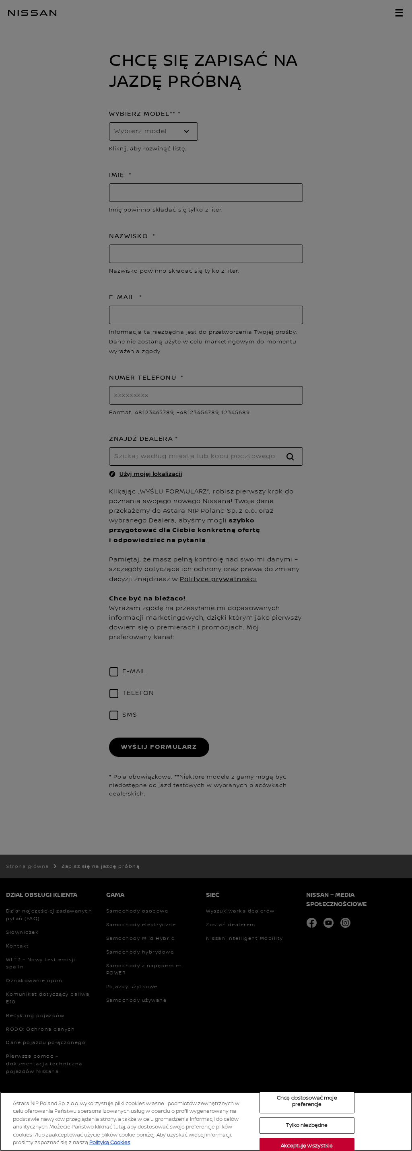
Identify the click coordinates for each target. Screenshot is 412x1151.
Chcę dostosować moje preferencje (307, 1101)
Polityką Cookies (109, 1142)
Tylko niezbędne (307, 1125)
